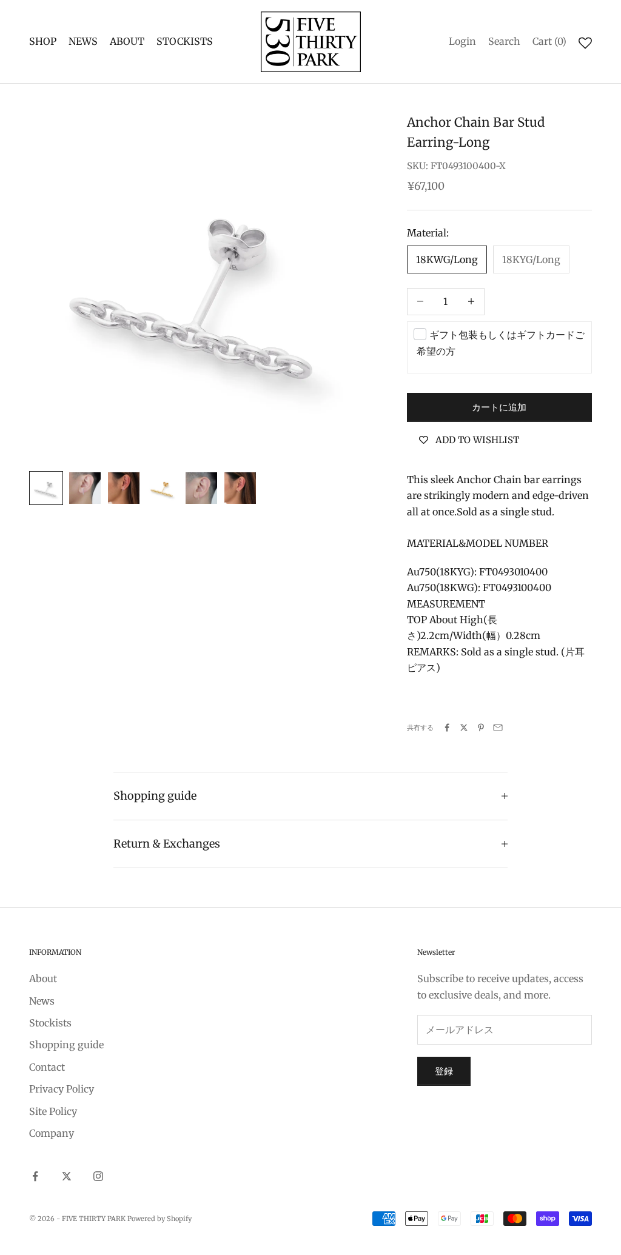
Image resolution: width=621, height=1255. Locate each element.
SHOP (42, 41)
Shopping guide (66, 1045)
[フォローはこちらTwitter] (67, 1176)
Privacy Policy (61, 1089)
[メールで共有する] (498, 727)
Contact (47, 1067)
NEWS (83, 41)
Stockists (50, 1023)
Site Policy (53, 1111)
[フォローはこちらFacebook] (35, 1176)
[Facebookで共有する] (447, 727)
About (43, 978)
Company (51, 1133)
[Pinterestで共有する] (481, 727)
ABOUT (127, 41)
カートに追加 (499, 407)
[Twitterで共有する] (464, 727)
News (42, 1001)
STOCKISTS (184, 41)
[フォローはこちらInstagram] (98, 1176)
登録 (444, 1071)
